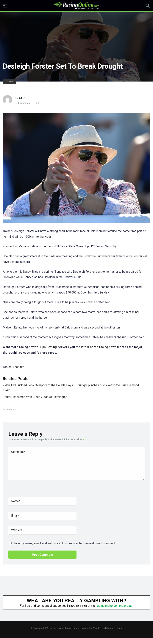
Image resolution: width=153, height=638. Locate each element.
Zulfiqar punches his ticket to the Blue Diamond (108, 385)
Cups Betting (48, 347)
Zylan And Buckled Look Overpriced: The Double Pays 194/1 (38, 387)
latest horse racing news (98, 347)
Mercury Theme (114, 628)
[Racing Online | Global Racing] (76, 5)
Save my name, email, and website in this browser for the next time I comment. (64, 543)
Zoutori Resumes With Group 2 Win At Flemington (35, 397)
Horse (10, 81)
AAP (22, 98)
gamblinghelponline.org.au (114, 605)
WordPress (99, 628)
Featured (18, 367)
